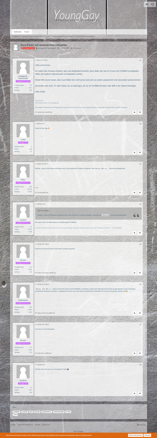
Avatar (24, 412)
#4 (140, 204)
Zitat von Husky (43, 211)
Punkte (17, 88)
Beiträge (17, 90)
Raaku (39, 289)
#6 (140, 284)
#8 (140, 365)
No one (104, 168)
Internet (17, 412)
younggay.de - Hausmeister (47, 48)
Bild (31, 412)
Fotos (68, 412)
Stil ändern (143, 425)
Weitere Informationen (135, 435)
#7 (140, 324)
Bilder (37, 412)
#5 (140, 244)
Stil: (78, 431)
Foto (15, 414)
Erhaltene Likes (19, 85)
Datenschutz (46, 412)
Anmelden (146, 4)
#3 (140, 164)
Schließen (147, 435)
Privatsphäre (59, 412)
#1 (140, 60)
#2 (140, 124)
